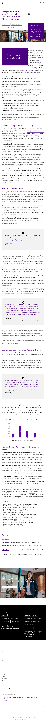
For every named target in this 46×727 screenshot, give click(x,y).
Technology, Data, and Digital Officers (10, 618)
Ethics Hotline (17, 719)
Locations (4, 664)
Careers (4, 658)
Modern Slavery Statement (24, 717)
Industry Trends (6, 24)
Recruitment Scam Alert (11, 717)
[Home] (4, 3)
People (4, 652)
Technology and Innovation (8, 27)
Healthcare (35, 615)
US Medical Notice (36, 717)
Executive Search (15, 621)
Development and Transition (31, 624)
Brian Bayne (5, 542)
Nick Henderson (5, 549)
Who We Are (5, 655)
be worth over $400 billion (27, 70)
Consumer (4, 615)
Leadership (16, 612)
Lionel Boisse (5, 545)
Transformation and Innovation (31, 612)
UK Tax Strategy (26, 719)
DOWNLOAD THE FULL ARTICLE (9, 587)
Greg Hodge (4, 537)
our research (32, 492)
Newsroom (5, 661)
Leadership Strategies (16, 24)
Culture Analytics (6, 621)
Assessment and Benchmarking (32, 621)
